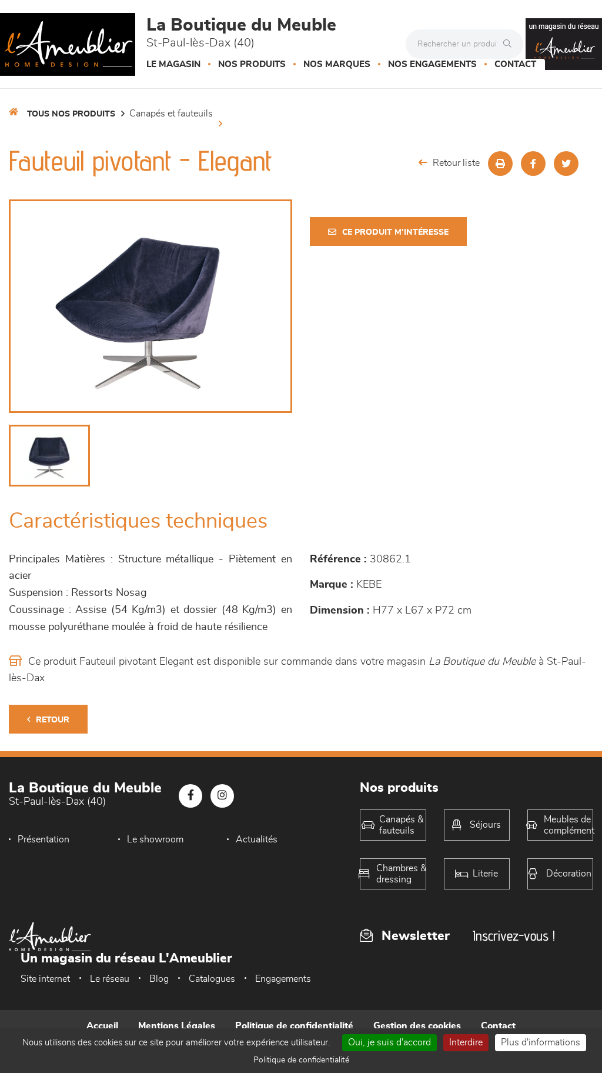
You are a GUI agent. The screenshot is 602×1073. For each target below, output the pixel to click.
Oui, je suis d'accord (389, 1042)
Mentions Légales (176, 1026)
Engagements (283, 979)
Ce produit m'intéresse (395, 232)
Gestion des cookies (417, 1026)
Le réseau (109, 979)
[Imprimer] (500, 163)
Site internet (45, 979)
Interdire (466, 1042)
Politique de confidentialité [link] (301, 1060)
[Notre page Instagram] (222, 796)
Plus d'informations (540, 1042)
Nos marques (336, 64)
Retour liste (456, 163)
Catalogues (212, 979)
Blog (159, 979)
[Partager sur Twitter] (566, 163)
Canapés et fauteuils (171, 113)
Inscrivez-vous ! (514, 935)
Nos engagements (432, 64)
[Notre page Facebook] (190, 796)
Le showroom (155, 839)
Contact (515, 64)
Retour (52, 720)
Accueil (102, 1026)
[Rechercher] (510, 44)
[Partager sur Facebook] (533, 163)
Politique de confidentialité (294, 1026)
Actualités (256, 839)
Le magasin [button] (173, 64)
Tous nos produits (71, 114)
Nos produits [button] (252, 64)
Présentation (43, 839)
